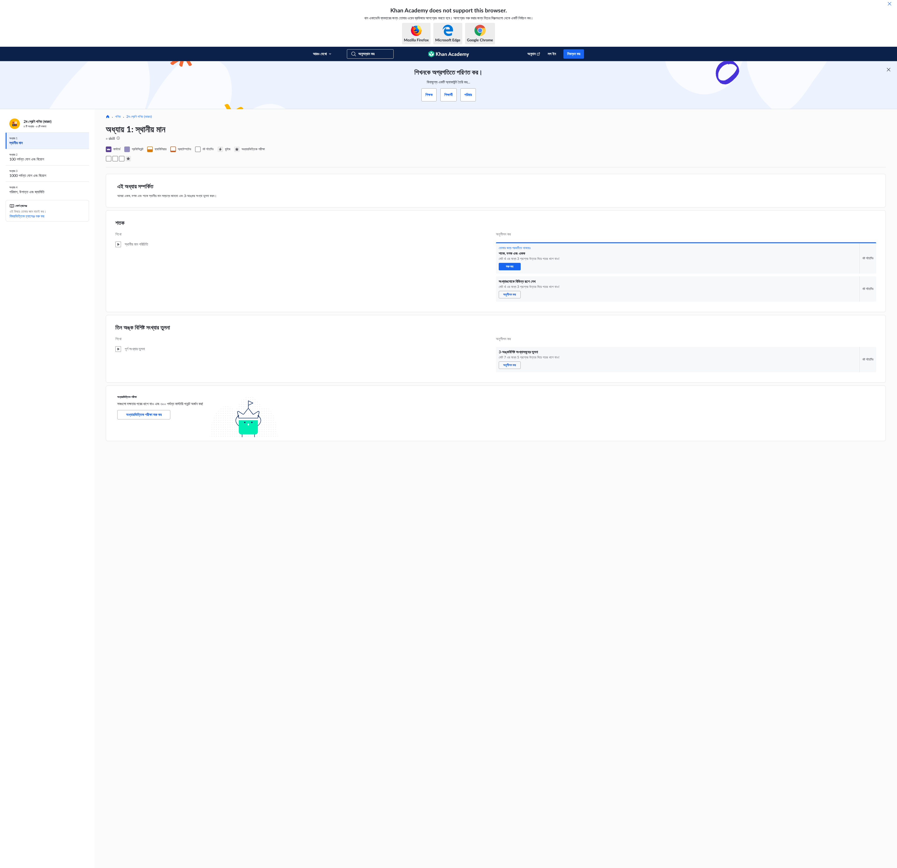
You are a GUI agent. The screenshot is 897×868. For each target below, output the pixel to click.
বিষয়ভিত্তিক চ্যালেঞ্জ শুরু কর (27, 216)
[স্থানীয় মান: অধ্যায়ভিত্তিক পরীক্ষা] (128, 158)
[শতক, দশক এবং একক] (108, 158)
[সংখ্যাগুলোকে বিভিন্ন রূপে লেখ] (115, 158)
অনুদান (531, 54)
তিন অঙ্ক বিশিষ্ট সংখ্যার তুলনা (142, 328)
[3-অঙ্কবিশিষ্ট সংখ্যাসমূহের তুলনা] (122, 158)
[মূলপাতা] (108, 117)
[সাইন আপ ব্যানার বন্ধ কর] (888, 69)
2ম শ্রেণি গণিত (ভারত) (139, 116)
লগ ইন (552, 54)
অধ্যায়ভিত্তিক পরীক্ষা (127, 397)
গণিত (118, 116)
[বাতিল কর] (889, 3)
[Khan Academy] (448, 54)
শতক (120, 223)
